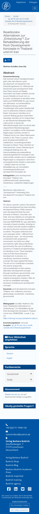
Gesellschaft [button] (13, 374)
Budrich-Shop (12, 461)
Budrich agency (13, 483)
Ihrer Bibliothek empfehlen (15, 338)
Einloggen (33, 2)
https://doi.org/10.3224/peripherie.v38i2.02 (20, 318)
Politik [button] (10, 380)
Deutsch (10, 354)
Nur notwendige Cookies (19, 505)
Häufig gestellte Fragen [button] (18, 406)
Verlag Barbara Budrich (17, 457)
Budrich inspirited (14, 475)
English (9, 358)
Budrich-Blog (12, 465)
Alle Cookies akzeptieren (19, 510)
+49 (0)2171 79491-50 (16, 427)
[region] (19, 503)
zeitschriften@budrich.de (18, 434)
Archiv (15, 16)
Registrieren (21, 2)
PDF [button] (9, 60)
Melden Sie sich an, (13, 394)
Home (7, 16)
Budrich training (13, 479)
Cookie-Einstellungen (19, 501)
